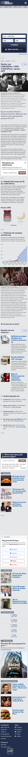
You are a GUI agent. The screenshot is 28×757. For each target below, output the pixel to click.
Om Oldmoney (5, 725)
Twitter (14, 561)
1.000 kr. (14, 615)
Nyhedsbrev (4, 729)
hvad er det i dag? (16, 407)
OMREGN (15, 45)
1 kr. (15, 635)
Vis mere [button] (14, 225)
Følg (25, 64)
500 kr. (15, 630)
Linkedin (14, 553)
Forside (2, 61)
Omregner (8, 61)
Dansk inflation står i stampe (17, 358)
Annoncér (3, 738)
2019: (21, 7)
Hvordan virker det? (23, 54)
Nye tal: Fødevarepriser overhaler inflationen (18, 377)
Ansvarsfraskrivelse (6, 736)
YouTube (14, 564)
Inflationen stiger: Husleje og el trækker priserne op (19, 339)
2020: (12, 7)
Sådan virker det (5, 727)
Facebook (14, 549)
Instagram (14, 557)
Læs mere (23, 169)
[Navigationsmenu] (25, 3)
